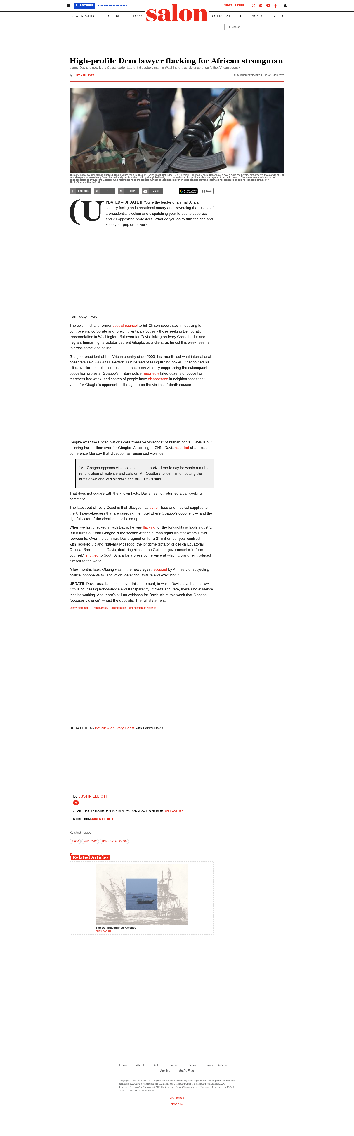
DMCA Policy (177, 1104)
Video (278, 16)
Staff (156, 1065)
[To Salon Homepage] (177, 12)
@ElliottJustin (174, 811)
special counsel (125, 326)
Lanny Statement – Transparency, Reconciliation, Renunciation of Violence (113, 608)
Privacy (191, 1065)
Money (257, 16)
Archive (165, 1070)
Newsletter (234, 5)
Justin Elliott (83, 75)
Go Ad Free (186, 1070)
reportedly (151, 374)
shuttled (92, 555)
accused (160, 570)
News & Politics (84, 16)
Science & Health (226, 16)
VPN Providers (177, 1098)
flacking (149, 527)
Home (123, 1065)
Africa (75, 841)
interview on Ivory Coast (114, 728)
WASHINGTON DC (114, 841)
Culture (115, 16)
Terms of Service (216, 1065)
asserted (182, 448)
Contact (172, 1065)
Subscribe (84, 5)
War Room (90, 841)
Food (137, 16)
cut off (155, 508)
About (140, 1065)
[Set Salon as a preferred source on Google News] (188, 191)
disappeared (158, 379)
